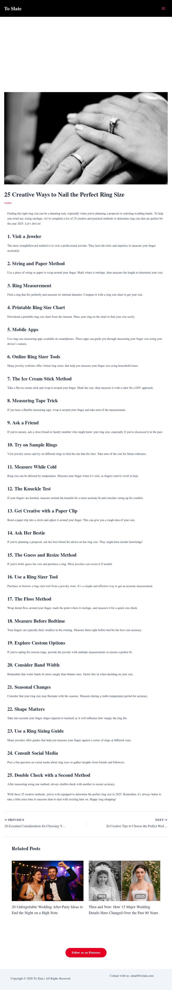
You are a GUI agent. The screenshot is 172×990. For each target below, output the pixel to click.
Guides (8, 203)
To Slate (13, 8)
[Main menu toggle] (163, 8)
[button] (86, 952)
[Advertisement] (86, 48)
